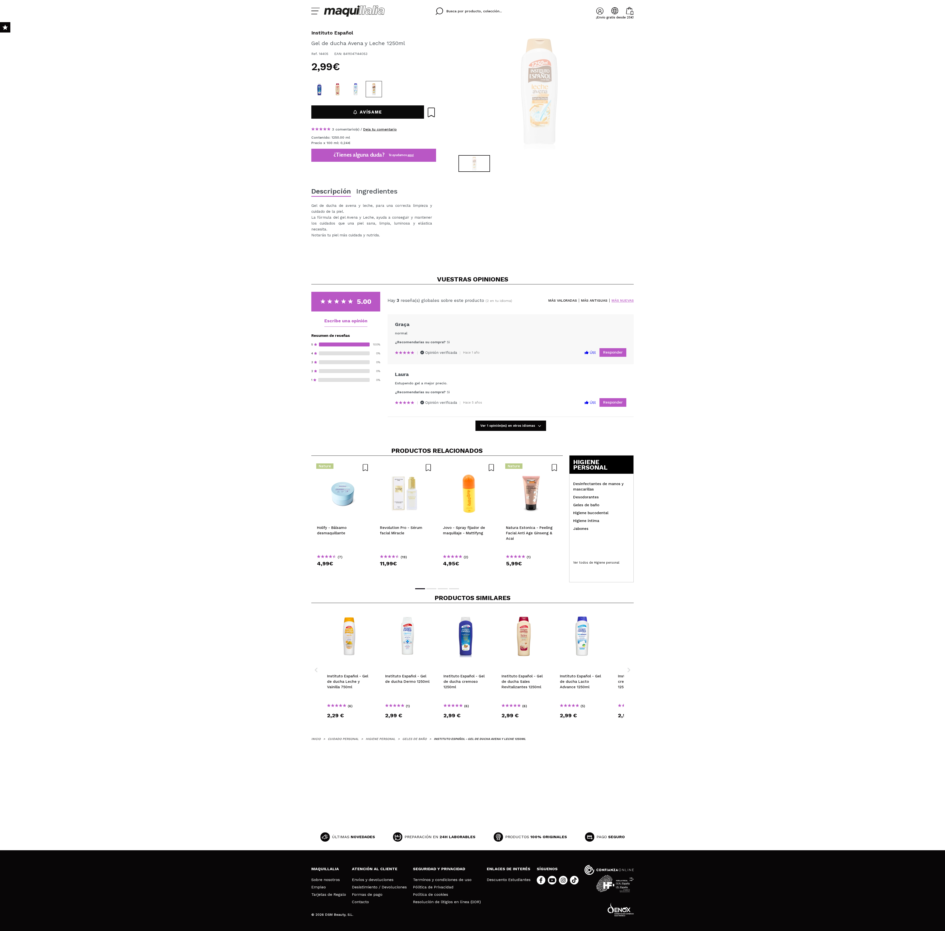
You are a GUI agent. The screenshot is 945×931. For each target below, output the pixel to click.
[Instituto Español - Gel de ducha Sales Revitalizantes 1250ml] (337, 89)
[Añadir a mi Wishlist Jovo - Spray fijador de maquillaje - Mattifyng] (469, 467)
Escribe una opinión (345, 320)
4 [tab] (454, 588)
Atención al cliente (374, 868)
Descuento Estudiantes (509, 880)
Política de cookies (430, 895)
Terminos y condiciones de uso (442, 880)
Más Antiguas (594, 300)
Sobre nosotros (325, 880)
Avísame (371, 112)
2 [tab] (431, 588)
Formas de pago (367, 895)
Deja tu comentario (380, 129)
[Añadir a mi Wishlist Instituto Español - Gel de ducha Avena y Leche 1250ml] (431, 112)
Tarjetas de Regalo (328, 895)
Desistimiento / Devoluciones (379, 887)
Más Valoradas (562, 300)
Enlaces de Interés (508, 868)
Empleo (318, 887)
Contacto (360, 902)
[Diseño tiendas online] (621, 909)
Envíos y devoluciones (373, 880)
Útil (592, 352)
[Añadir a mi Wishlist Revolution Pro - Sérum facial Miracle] (406, 467)
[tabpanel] (539, 91)
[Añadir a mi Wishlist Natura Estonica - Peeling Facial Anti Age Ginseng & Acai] (532, 467)
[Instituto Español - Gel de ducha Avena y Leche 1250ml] (373, 89)
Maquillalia (325, 868)
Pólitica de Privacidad (433, 887)
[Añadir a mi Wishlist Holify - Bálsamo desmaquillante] (343, 467)
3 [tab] (443, 588)
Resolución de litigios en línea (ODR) (447, 902)
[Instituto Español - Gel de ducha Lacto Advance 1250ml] (355, 89)
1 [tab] (420, 588)
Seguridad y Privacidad (439, 868)
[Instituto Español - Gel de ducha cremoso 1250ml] (319, 89)
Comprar (342, 572)
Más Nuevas (623, 300)
